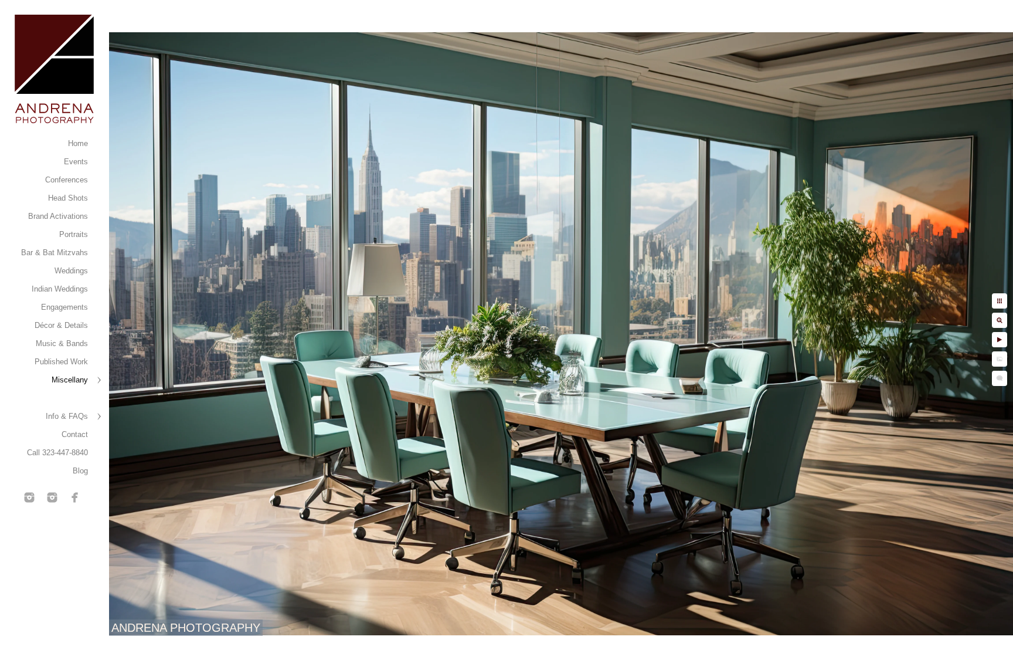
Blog (80, 470)
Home (78, 143)
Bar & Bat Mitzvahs (54, 252)
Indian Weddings (60, 289)
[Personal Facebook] (75, 497)
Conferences (66, 179)
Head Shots (68, 198)
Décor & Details (61, 325)
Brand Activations (58, 216)
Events (76, 161)
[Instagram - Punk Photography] (52, 497)
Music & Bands (62, 343)
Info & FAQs (67, 416)
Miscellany (70, 379)
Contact (75, 434)
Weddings (71, 270)
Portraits (73, 234)
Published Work (61, 361)
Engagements (64, 307)
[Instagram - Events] (29, 497)
